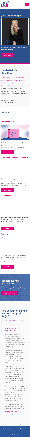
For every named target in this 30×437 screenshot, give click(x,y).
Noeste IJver (15, 431)
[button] (4, 371)
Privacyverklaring (15, 434)
